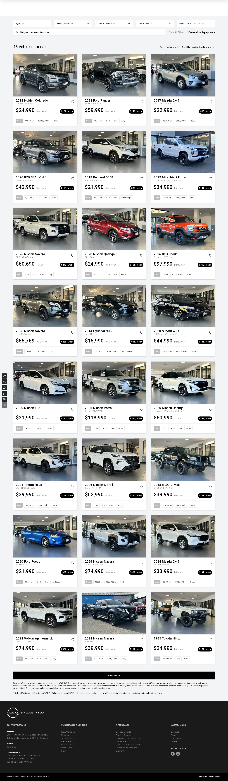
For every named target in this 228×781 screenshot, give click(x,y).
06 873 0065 (13, 747)
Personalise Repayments (201, 32)
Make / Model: (63, 23)
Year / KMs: (144, 23)
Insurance (121, 741)
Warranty (120, 751)
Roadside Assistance (126, 748)
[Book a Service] (4, 376)
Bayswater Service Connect (130, 738)
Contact (175, 732)
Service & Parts (123, 732)
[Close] (4, 405)
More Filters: (185, 23)
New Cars (66, 741)
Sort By (186, 47)
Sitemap (46, 777)
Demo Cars (67, 744)
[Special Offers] (4, 387)
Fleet (63, 751)
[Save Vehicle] (72, 102)
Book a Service (123, 735)
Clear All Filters (176, 32)
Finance (65, 735)
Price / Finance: (105, 23)
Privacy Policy (35, 777)
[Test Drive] (4, 393)
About (174, 735)
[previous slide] (15, 75)
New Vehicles (68, 732)
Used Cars (66, 748)
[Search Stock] (4, 381)
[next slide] (75, 75)
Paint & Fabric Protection (128, 744)
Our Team (176, 738)
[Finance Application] (4, 399)
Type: (18, 23)
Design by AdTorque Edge (210, 777)
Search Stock (68, 738)
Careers (175, 741)
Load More (114, 675)
